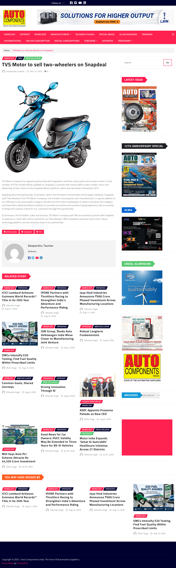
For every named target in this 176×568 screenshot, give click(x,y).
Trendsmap (124, 40)
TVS (40, 232)
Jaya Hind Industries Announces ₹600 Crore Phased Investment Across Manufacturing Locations (98, 298)
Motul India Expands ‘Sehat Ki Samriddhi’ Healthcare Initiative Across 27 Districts (94, 444)
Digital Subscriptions (66, 40)
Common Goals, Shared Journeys (17, 384)
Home (7, 50)
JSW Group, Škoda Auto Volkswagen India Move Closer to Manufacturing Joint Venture (57, 337)
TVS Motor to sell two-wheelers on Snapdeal (33, 50)
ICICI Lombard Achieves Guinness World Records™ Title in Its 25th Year (19, 296)
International (12, 40)
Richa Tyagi (11, 368)
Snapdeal (28, 232)
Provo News (8, 563)
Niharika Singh (13, 305)
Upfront (25, 34)
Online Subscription (38, 40)
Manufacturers (60, 34)
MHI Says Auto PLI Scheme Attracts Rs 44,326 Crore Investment (18, 457)
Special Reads (107, 34)
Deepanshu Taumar (15, 71)
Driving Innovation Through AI (53, 388)
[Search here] (173, 34)
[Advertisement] (148, 437)
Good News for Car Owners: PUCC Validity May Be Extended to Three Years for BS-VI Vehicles (59, 440)
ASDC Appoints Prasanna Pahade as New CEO (96, 412)
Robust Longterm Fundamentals (91, 333)
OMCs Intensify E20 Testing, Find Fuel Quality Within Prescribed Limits (19, 358)
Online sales (11, 232)
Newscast (9, 34)
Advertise (107, 40)
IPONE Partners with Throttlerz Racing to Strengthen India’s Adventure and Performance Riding (55, 300)
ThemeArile (22, 563)
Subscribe (90, 40)
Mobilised (40, 34)
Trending (147, 34)
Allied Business (128, 34)
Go (167, 62)
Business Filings (85, 34)
